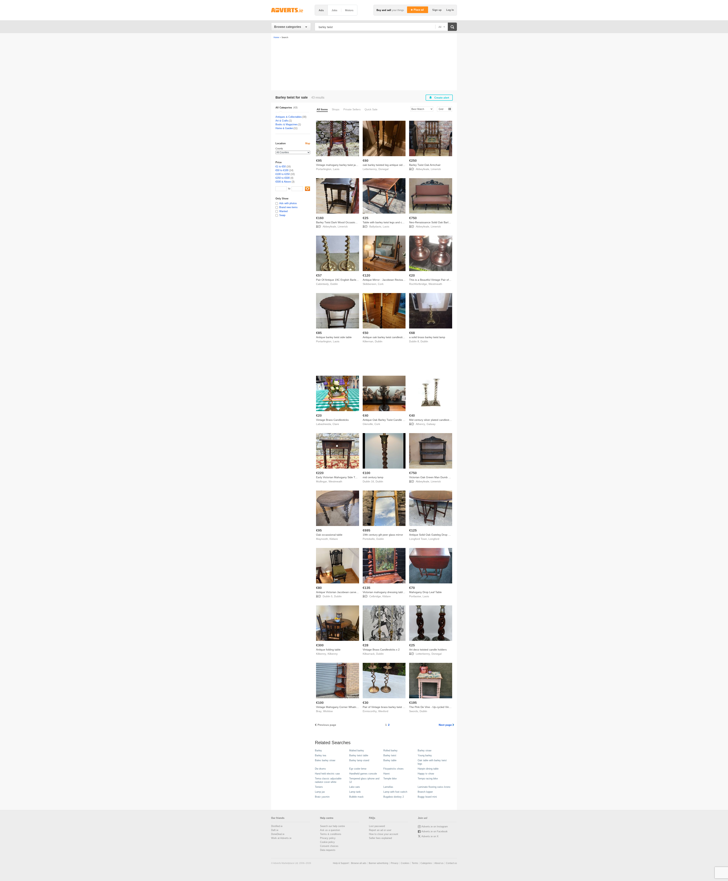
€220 (320, 473)
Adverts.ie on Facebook (434, 831)
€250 (413, 160)
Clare (336, 424)
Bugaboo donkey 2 (393, 796)
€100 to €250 (282, 174)
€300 (320, 645)
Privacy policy (328, 838)
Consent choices (329, 846)
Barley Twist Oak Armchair (425, 164)
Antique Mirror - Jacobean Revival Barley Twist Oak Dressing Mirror (403, 279)
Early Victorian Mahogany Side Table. (338, 477)
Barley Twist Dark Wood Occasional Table (341, 222)
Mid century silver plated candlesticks (431, 419)
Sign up (437, 10)
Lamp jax (320, 791)
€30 (365, 703)
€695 (366, 530)
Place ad (419, 9)
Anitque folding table (328, 649)
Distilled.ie (276, 826)
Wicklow (328, 711)
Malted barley (356, 750)
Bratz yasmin (322, 796)
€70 (412, 588)
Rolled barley (390, 750)
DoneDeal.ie (277, 834)
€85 (319, 333)
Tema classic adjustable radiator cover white (328, 780)
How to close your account (383, 834)
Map (307, 143)
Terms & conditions (330, 834)
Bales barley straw (325, 760)
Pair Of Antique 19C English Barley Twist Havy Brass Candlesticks (355, 279)
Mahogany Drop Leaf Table (425, 592)
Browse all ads (358, 863)
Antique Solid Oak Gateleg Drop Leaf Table (435, 534)
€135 (366, 588)
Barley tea (320, 755)
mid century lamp (373, 477)
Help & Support (341, 863)
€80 (319, 588)
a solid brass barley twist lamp (427, 337)
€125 (413, 530)
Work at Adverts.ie (281, 838)
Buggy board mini (427, 796)
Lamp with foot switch (395, 791)
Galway (431, 424)
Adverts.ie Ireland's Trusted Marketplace (291, 10)
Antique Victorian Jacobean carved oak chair (342, 592)
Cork (381, 283)
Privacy (394, 863)
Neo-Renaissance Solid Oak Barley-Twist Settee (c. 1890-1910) (447, 222)
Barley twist (389, 755)
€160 (320, 218)
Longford (433, 538)
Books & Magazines (286, 124)
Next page (445, 724)
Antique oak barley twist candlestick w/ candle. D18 (393, 337)
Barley (318, 750)
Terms (415, 863)
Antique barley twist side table (334, 337)
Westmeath (435, 283)
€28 (365, 645)
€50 (365, 333)
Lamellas (388, 786)
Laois (336, 169)
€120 (366, 275)
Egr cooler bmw (357, 768)
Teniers (319, 786)
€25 (365, 218)
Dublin (334, 283)
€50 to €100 (281, 170)
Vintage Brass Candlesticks (332, 419)
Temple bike (390, 778)
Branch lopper (425, 791)
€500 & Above (283, 181)
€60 (365, 160)
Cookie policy (327, 842)
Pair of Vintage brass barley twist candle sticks (390, 707)
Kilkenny (333, 653)
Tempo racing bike (428, 778)
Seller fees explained (380, 838)
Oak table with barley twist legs (432, 762)
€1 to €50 (280, 166)
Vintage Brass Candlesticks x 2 (381, 649)
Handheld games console (363, 773)
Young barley (425, 755)
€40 (365, 415)
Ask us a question (330, 830)
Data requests (327, 850)
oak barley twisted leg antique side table (387, 164)
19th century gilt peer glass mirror (383, 534)
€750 (413, 218)
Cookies (405, 863)
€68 (412, 333)
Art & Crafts (282, 120)
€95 (319, 160)
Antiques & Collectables (288, 116)
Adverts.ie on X (430, 836)
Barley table (389, 760)
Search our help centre (332, 826)
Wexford (383, 711)
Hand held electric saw (327, 773)
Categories (426, 863)
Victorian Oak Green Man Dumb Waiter (432, 477)
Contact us (451, 863)
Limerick (436, 169)
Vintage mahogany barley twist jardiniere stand (344, 164)
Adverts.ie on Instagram (434, 826)
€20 (412, 275)
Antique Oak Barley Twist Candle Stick (385, 419)
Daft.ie (274, 830)
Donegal (383, 169)
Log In (450, 10)
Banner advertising (378, 863)
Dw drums (320, 768)
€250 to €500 (282, 177)
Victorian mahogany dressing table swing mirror (391, 592)
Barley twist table (358, 755)
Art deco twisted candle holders (428, 649)
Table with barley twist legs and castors (386, 222)
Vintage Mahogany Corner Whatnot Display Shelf (345, 707)
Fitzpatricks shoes (393, 768)
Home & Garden (284, 128)
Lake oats (354, 786)
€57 (319, 275)
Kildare (333, 538)
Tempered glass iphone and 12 (364, 780)
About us (438, 863)
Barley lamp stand (359, 760)
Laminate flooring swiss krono (434, 786)
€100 (366, 473)
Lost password (377, 826)
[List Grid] (443, 108)
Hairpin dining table (428, 768)
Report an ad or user (380, 830)
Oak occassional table (329, 534)
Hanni (386, 773)
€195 (413, 703)
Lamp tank (355, 791)
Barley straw (424, 750)
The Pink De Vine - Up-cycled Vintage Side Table (438, 707)
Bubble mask (356, 796)
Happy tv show (426, 773)
